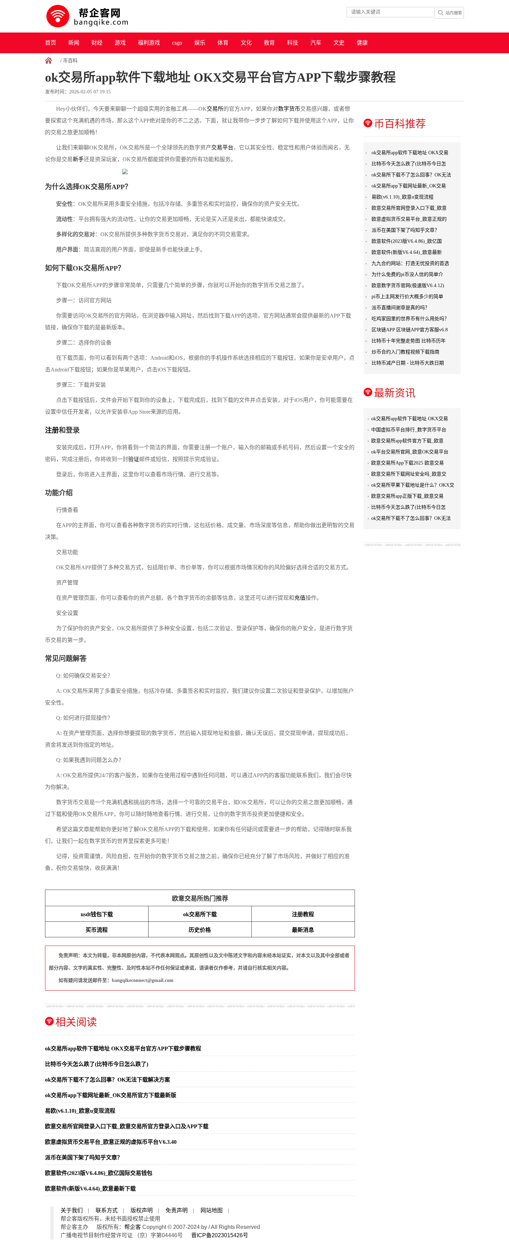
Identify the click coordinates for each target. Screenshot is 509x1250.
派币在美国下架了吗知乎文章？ (84, 1157)
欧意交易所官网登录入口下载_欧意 (409, 208)
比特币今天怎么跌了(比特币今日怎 (409, 163)
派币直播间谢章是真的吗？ (401, 307)
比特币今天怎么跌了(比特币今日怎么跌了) (96, 1064)
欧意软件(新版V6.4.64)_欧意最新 (407, 252)
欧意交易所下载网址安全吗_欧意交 (408, 474)
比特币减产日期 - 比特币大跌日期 (408, 363)
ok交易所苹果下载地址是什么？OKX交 (412, 485)
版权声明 (142, 1210)
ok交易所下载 (200, 914)
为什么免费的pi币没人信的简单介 (407, 274)
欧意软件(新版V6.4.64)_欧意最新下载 (90, 1189)
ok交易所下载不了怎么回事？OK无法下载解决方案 (107, 1080)
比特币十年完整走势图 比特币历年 (409, 340)
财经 (96, 43)
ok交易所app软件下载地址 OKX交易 (410, 152)
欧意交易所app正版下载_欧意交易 (407, 496)
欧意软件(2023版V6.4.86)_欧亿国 (407, 241)
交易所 (215, 109)
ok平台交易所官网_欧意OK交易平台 (409, 451)
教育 (269, 43)
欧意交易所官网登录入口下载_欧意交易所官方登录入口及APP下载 (126, 1126)
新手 (78, 159)
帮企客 (132, 1227)
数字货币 (289, 109)
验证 (133, 459)
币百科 (70, 60)
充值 (299, 598)
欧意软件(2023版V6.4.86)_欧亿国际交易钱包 (98, 1173)
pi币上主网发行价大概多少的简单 (407, 296)
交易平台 (222, 147)
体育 (223, 43)
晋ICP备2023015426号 (219, 1235)
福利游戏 (149, 43)
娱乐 (199, 43)
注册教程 (303, 914)
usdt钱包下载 (97, 914)
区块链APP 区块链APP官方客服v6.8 (410, 329)
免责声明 (177, 1210)
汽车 (315, 43)
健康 (362, 43)
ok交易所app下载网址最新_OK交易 (409, 186)
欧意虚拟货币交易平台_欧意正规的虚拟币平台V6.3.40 (111, 1142)
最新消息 (303, 930)
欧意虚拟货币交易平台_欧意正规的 (409, 219)
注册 (52, 430)
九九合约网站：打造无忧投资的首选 (410, 263)
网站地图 (211, 1210)
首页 (50, 43)
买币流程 (97, 930)
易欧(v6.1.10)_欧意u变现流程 (80, 1111)
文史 (339, 43)
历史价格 (200, 930)
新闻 (73, 43)
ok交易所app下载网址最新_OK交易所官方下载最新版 (110, 1095)
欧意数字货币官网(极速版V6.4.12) (408, 285)
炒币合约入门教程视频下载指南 (405, 352)
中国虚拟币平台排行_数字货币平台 (408, 429)
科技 (292, 43)
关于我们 (72, 1210)
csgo (177, 43)
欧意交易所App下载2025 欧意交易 (407, 463)
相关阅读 (76, 1022)
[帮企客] (101, 16)
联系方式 (107, 1210)
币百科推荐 (400, 123)
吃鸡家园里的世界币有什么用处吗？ (410, 318)
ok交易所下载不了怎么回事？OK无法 (411, 174)
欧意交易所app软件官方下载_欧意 (407, 440)
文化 (246, 43)
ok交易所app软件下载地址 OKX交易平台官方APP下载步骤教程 (123, 1048)
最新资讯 (395, 392)
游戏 (120, 43)
